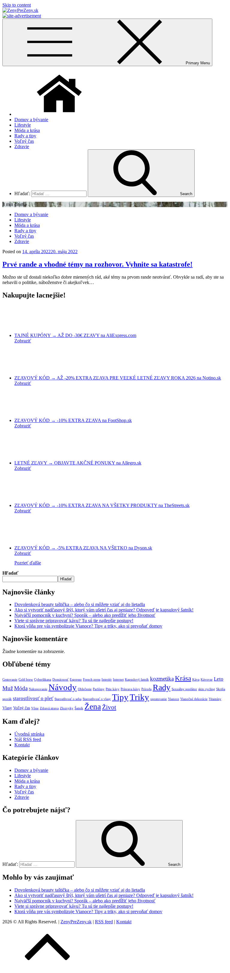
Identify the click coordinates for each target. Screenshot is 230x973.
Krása (183, 678)
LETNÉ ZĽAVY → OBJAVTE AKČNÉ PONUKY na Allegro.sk (77, 462)
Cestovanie (9, 679)
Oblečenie (85, 689)
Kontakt (22, 744)
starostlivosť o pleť (33, 698)
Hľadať (10, 573)
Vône (35, 708)
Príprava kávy (130, 689)
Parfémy (99, 689)
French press (91, 679)
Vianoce (173, 699)
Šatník (79, 708)
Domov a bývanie (31, 119)
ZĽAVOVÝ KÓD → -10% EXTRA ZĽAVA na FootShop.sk (73, 420)
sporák (7, 699)
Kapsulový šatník (137, 679)
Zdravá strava (49, 708)
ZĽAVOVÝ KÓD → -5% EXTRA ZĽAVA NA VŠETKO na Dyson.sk (83, 547)
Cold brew (26, 679)
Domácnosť (60, 679)
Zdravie (21, 146)
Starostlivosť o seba (68, 699)
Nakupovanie (38, 689)
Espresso (76, 679)
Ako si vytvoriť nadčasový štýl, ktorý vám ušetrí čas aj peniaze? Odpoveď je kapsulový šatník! (103, 609)
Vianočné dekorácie (194, 699)
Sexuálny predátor (184, 689)
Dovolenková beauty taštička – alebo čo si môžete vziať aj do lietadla (79, 604)
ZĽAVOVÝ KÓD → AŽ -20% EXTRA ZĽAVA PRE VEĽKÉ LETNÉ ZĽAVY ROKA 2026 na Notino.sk (117, 377)
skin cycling (206, 689)
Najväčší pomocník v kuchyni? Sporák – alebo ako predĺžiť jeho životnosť (84, 615)
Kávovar (207, 679)
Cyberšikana (42, 679)
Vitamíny (215, 699)
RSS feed (104, 921)
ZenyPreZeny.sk (76, 921)
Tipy (120, 697)
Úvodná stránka (29, 734)
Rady (161, 687)
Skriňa (220, 689)
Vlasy (7, 707)
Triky (139, 697)
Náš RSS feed (27, 739)
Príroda (146, 689)
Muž (7, 688)
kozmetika (162, 679)
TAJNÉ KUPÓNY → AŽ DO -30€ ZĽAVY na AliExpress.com (75, 335)
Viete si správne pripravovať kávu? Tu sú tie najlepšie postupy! (73, 620)
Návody (63, 687)
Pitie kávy (112, 689)
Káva (195, 679)
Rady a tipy (25, 135)
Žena (92, 706)
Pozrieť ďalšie (27, 562)
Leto (218, 679)
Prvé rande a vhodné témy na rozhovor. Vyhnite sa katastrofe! (97, 264)
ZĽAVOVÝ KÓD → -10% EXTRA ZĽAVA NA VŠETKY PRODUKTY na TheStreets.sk (102, 505)
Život (109, 707)
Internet (118, 679)
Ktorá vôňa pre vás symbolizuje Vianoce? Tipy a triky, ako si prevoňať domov (88, 626)
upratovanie (158, 699)
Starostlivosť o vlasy (97, 699)
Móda (21, 688)
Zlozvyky (66, 708)
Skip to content (16, 4)
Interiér (107, 679)
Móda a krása (27, 130)
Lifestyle (22, 124)
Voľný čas (24, 141)
